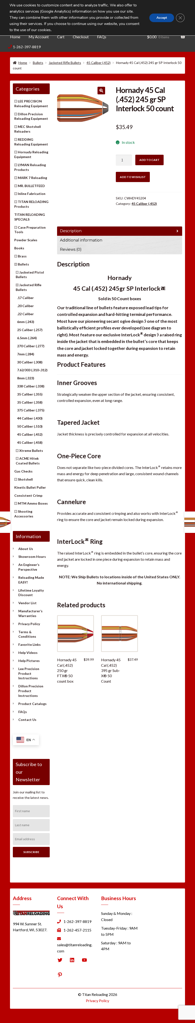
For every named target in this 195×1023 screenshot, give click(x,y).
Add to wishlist (133, 177)
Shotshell (25, 479)
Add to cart (149, 160)
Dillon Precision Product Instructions (30, 691)
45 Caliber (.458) (30, 442)
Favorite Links (29, 644)
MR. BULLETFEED (31, 186)
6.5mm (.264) (27, 338)
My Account (39, 36)
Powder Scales (25, 240)
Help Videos (28, 653)
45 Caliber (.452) (99, 63)
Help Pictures (29, 661)
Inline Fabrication (31, 194)
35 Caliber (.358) (30, 402)
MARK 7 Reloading (32, 178)
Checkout (81, 36)
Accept (161, 17)
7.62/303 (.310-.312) (32, 370)
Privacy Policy (29, 624)
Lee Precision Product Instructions (28, 673)
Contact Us (27, 720)
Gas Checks (23, 471)
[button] (101, 90)
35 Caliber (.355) (30, 394)
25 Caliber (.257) (30, 330)
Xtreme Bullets (31, 451)
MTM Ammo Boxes (33, 503)
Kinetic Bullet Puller (30, 487)
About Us (25, 549)
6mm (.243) (25, 322)
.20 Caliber (25, 306)
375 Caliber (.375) (30, 410)
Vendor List (27, 603)
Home (15, 36)
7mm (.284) (25, 354)
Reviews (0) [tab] (71, 249)
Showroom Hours (32, 557)
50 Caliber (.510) (30, 426)
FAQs (101, 36)
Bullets (38, 63)
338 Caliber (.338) (30, 386)
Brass (22, 256)
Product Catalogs (32, 704)
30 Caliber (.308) (30, 362)
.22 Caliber (25, 314)
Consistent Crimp (28, 495)
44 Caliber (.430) (30, 418)
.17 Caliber (25, 298)
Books (19, 248)
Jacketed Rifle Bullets (65, 63)
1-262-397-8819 (27, 46)
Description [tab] (71, 231)
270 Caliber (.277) (30, 346)
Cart (60, 36)
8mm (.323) (25, 378)
